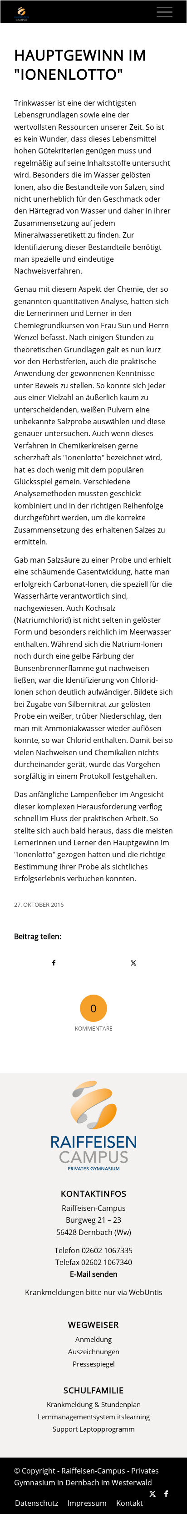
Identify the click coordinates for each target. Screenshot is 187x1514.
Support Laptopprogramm (94, 1428)
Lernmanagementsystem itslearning (94, 1416)
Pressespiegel (94, 1363)
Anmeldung (93, 1339)
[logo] (78, 14)
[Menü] (160, 11)
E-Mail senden (94, 1274)
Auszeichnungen (93, 1351)
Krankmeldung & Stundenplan (94, 1404)
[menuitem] (160, 11)
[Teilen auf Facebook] (54, 962)
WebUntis (145, 1292)
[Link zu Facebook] (166, 1493)
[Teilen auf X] (133, 962)
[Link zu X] (152, 1493)
